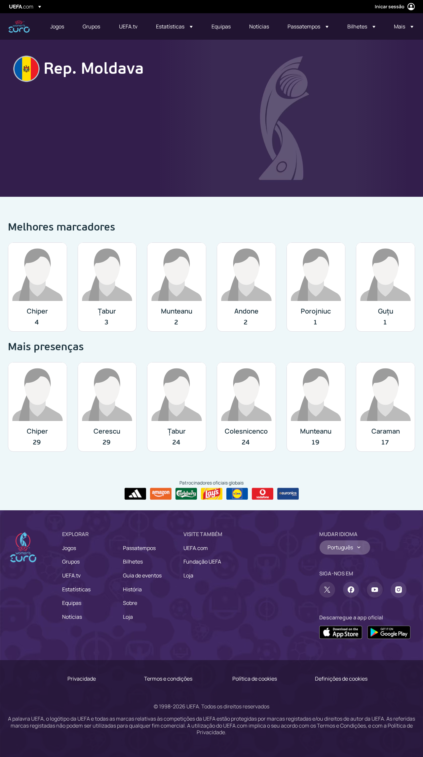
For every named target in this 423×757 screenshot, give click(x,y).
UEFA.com (195, 548)
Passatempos (139, 548)
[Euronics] (288, 494)
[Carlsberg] (186, 494)
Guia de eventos (142, 575)
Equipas (71, 603)
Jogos (69, 548)
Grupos (71, 561)
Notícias (72, 616)
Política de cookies (254, 678)
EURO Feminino (19, 26)
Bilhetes (133, 561)
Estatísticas (76, 589)
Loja (128, 616)
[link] (57, 26)
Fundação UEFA (202, 561)
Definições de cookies (341, 678)
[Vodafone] (262, 494)
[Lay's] (211, 494)
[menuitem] (58, 26)
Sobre (130, 603)
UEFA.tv (71, 575)
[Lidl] (237, 494)
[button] (174, 26)
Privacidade (81, 678)
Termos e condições (168, 678)
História (132, 589)
